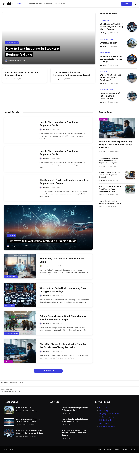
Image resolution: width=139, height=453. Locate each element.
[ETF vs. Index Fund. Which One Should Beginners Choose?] (130, 175)
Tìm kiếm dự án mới (106, 417)
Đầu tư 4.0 (103, 407)
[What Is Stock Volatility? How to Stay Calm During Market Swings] (132, 27)
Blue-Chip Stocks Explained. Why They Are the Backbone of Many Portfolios (63, 346)
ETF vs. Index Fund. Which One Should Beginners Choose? (109, 174)
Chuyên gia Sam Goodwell (109, 414)
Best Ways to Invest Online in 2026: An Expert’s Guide (42, 240)
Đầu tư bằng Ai (104, 411)
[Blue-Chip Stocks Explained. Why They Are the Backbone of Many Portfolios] (20, 351)
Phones (124, 449)
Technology (104, 20)
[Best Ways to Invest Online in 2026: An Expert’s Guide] (48, 227)
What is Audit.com (108, 43)
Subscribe (126, 4)
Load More (47, 371)
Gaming (116, 449)
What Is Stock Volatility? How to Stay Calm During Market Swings (111, 26)
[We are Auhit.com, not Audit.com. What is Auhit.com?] (132, 78)
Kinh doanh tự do (105, 420)
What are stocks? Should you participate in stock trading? (111, 59)
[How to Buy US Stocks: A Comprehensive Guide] (20, 266)
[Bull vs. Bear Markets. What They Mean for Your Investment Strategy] (20, 323)
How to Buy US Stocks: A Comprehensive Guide (62, 260)
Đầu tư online (104, 423)
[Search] (134, 3)
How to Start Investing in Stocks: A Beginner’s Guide (46, 4)
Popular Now (105, 53)
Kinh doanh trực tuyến (107, 426)
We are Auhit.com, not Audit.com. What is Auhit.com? (110, 77)
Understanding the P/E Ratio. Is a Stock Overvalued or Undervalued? (110, 96)
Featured (103, 71)
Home (99, 449)
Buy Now (132, 449)
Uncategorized (12, 43)
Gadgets (8, 361)
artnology (11, 60)
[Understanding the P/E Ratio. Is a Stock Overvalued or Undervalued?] (132, 96)
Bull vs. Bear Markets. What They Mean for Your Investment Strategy (63, 318)
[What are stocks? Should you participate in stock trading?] (132, 59)
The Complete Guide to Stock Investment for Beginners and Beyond (71, 73)
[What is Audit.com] (132, 43)
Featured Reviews (106, 39)
